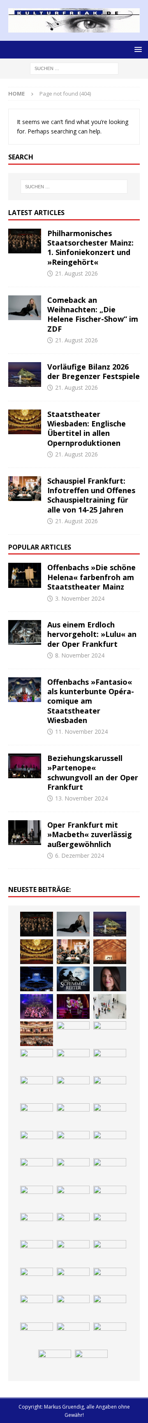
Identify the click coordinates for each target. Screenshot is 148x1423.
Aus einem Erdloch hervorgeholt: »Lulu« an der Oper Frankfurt (91, 634)
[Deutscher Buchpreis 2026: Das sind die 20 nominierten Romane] (73, 1198)
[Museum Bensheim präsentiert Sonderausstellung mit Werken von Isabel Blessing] (36, 1334)
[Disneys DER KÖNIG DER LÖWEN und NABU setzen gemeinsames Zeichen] (36, 1198)
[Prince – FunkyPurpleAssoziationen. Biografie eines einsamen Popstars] (109, 979)
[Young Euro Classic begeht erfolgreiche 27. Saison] (73, 1088)
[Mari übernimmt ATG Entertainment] (36, 979)
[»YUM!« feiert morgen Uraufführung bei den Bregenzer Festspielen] (73, 1006)
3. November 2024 (79, 598)
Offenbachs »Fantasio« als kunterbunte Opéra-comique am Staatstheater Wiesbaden (90, 701)
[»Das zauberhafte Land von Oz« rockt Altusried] (109, 1252)
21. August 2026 (76, 273)
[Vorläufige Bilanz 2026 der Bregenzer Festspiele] (24, 374)
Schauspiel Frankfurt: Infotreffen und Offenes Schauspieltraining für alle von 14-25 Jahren (91, 495)
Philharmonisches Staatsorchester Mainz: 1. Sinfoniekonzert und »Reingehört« (90, 247)
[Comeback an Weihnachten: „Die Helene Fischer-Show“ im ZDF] (24, 307)
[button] (136, 49)
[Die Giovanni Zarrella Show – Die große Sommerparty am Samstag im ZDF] (36, 1061)
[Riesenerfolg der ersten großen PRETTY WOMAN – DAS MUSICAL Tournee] (36, 1006)
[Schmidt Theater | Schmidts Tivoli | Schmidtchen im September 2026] (36, 1115)
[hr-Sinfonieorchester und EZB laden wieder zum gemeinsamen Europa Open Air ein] (109, 1225)
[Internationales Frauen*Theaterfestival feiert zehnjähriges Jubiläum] (73, 1115)
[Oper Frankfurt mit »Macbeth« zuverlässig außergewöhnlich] (24, 832)
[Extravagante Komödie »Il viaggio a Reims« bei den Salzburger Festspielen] (73, 1280)
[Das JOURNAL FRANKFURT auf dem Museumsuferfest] (109, 1198)
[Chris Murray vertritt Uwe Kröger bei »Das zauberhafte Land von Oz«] (109, 1280)
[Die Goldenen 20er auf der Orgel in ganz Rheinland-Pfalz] (36, 1225)
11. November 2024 (81, 731)
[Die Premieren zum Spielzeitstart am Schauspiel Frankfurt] (73, 1033)
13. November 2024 (81, 798)
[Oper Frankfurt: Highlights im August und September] (73, 1170)
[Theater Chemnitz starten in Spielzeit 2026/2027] (109, 1143)
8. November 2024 (79, 655)
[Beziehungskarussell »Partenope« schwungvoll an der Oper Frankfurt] (24, 766)
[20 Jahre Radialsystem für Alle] (109, 1334)
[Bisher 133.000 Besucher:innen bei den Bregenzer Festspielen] (109, 1307)
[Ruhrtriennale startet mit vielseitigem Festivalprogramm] (36, 1170)
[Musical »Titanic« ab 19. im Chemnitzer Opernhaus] (109, 1033)
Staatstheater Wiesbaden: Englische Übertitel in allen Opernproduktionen (86, 428)
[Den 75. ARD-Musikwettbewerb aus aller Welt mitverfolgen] (36, 1307)
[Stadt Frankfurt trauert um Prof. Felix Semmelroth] (36, 1252)
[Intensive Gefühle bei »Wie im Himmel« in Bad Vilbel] (109, 1088)
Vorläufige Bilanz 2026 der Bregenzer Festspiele (93, 371)
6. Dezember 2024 (79, 855)
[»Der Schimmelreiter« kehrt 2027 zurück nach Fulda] (73, 979)
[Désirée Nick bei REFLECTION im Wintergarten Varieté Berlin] (54, 1362)
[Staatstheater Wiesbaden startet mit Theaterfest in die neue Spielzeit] (36, 1033)
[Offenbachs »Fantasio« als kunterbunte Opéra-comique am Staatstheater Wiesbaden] (24, 689)
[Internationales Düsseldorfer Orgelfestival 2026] (36, 1280)
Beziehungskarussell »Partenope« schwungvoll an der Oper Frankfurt (92, 772)
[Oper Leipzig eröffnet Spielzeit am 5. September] (73, 1334)
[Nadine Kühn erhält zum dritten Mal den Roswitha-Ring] (73, 1061)
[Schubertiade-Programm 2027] (109, 951)
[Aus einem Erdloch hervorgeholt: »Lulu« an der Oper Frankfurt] (24, 632)
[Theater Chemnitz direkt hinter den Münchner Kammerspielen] (109, 1170)
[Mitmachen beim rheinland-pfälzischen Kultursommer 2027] (73, 1307)
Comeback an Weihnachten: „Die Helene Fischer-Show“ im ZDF (92, 314)
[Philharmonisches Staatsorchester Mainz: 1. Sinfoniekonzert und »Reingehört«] (24, 241)
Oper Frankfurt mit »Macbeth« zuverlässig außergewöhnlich (89, 834)
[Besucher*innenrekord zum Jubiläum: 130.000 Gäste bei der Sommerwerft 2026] (73, 1225)
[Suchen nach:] (74, 68)
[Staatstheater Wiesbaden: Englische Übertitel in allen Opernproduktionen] (24, 422)
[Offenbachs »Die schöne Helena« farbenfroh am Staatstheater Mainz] (24, 575)
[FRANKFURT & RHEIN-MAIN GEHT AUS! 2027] (73, 1143)
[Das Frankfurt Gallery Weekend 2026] (109, 1006)
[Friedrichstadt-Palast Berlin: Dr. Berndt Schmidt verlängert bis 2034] (36, 1143)
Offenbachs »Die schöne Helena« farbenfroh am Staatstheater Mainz (91, 577)
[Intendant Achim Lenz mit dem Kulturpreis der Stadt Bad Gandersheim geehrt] (109, 1115)
